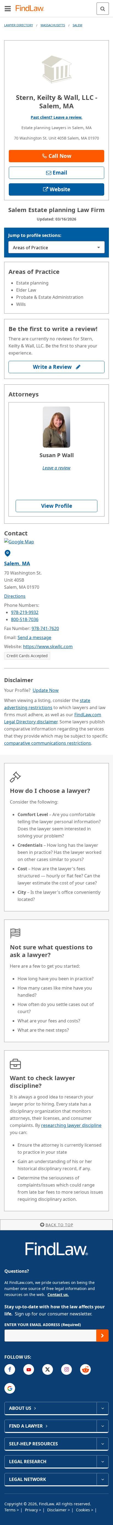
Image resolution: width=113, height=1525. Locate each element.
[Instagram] (66, 1369)
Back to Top (59, 1224)
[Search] (103, 8)
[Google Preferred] (9, 1388)
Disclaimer (57, 1509)
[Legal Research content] (102, 1462)
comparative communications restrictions (47, 743)
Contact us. (58, 1294)
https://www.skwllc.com (48, 646)
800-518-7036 (24, 619)
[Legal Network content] (102, 1479)
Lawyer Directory (18, 25)
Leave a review (56, 468)
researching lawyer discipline (71, 1125)
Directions (15, 596)
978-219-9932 (24, 612)
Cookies (83, 1509)
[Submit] (102, 1335)
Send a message (34, 637)
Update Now (46, 690)
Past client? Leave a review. (56, 117)
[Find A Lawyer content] (102, 1426)
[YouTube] (28, 1369)
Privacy (32, 1509)
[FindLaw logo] (31, 9)
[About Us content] (102, 1408)
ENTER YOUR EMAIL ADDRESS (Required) (42, 1324)
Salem (77, 25)
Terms (10, 1509)
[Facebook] (9, 1369)
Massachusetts (53, 25)
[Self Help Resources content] (102, 1444)
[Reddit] (85, 1369)
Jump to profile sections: (34, 235)
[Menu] (7, 8)
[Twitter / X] (47, 1369)
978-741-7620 (45, 628)
